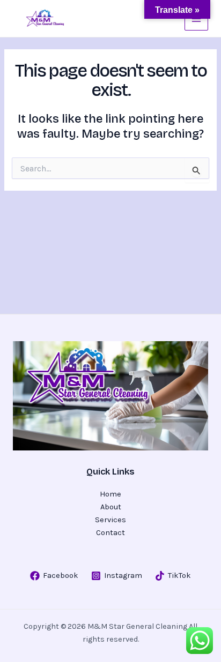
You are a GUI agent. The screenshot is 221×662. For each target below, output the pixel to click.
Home (110, 494)
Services (110, 519)
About (110, 506)
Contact (110, 532)
